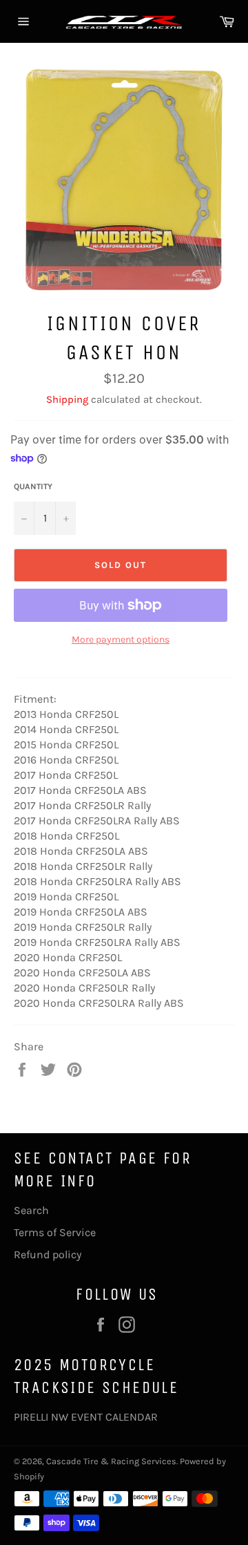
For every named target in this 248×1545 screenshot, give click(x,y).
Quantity (33, 486)
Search (31, 1210)
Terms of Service (55, 1232)
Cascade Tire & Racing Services (111, 1461)
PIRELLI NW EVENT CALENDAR (86, 1416)
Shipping (67, 399)
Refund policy (47, 1254)
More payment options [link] (120, 639)
